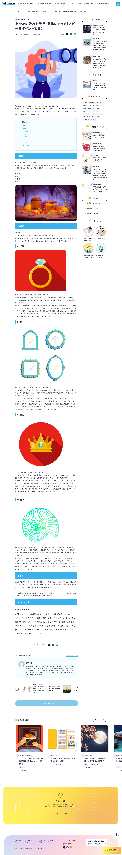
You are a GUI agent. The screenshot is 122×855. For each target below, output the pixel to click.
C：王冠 (26, 136)
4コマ (85, 103)
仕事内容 (86, 119)
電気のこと (87, 764)
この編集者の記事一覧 (72, 655)
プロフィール (27, 145)
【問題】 (25, 126)
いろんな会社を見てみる (61, 813)
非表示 (28, 122)
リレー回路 (87, 117)
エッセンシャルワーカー (97, 105)
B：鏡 (25, 134)
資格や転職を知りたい (45, 4)
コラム (24, 12)
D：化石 (26, 139)
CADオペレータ (93, 103)
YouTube (102, 103)
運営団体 (51, 841)
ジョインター (87, 111)
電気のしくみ (23, 767)
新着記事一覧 (19, 841)
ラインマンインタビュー (98, 114)
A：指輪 (26, 132)
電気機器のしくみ (47, 12)
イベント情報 (77, 4)
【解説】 (25, 129)
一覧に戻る (50, 703)
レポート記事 (95, 117)
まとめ (25, 142)
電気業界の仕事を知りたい (27, 4)
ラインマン (87, 114)
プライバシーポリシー (31, 841)
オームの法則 (87, 108)
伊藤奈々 (93, 119)
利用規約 (43, 841)
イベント (86, 105)
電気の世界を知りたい (63, 4)
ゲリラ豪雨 (97, 108)
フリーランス (96, 111)
